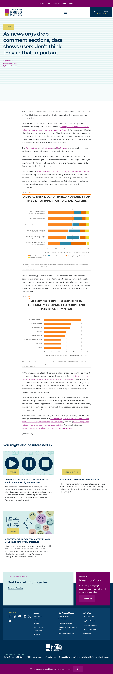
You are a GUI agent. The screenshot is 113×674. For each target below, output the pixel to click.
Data (24, 192)
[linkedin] (25, 616)
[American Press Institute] (13, 8)
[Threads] (14, 616)
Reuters (63, 148)
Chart (30, 192)
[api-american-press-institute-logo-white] (54, 645)
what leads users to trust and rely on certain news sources (63, 171)
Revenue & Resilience (10, 63)
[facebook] (10, 616)
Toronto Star (31, 148)
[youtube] (19, 616)
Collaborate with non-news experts (79, 479)
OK (77, 669)
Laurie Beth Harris (11, 66)
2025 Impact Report (65, 3)
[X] (29, 616)
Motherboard (49, 148)
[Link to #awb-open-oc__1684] (66, 12)
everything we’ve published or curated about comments (47, 428)
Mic (57, 148)
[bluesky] (10, 621)
